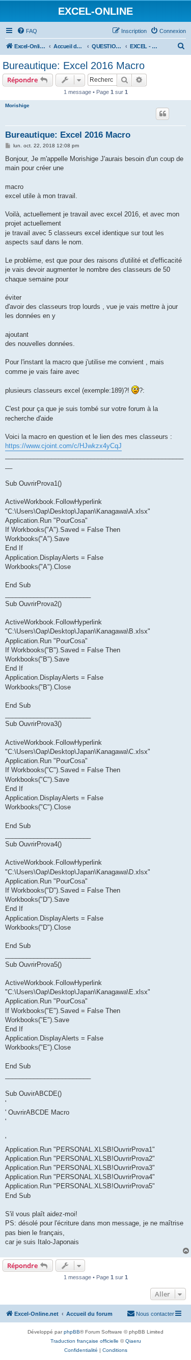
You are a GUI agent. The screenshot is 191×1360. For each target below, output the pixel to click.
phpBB (72, 1332)
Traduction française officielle (84, 1341)
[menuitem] (27, 31)
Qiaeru (133, 1341)
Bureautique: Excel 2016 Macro (74, 65)
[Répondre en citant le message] (162, 114)
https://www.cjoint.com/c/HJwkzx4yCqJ (63, 446)
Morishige (17, 105)
